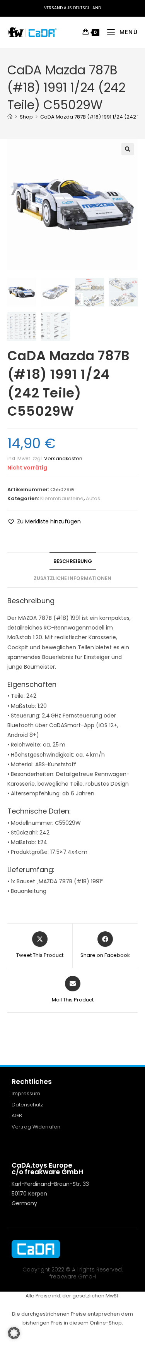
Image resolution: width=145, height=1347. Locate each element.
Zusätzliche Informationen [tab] (72, 578)
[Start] (9, 116)
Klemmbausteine (62, 498)
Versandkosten (63, 458)
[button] (127, 149)
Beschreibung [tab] (72, 561)
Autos (93, 498)
